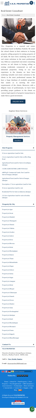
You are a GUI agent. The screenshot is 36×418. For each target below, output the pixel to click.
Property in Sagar (7, 277)
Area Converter (7, 386)
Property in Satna (7, 274)
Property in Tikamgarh (9, 221)
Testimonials (18, 386)
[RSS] (20, 390)
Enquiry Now (18, 101)
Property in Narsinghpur (10, 251)
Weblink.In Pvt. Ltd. (23, 397)
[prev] (4, 128)
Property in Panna (8, 330)
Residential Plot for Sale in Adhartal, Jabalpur (16, 192)
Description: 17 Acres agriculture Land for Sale (16, 184)
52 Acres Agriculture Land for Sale (12, 153)
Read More (11, 140)
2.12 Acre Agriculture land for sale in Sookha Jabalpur (16, 197)
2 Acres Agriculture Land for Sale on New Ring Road (16, 158)
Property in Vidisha (8, 228)
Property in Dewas (8, 300)
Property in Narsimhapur (10, 323)
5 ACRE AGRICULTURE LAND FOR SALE (15, 169)
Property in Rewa (7, 240)
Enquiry (26, 388)
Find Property (22, 382)
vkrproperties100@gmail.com (17, 363)
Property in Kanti (7, 319)
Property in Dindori (8, 304)
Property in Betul (7, 285)
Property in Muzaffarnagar (10, 338)
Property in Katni (7, 247)
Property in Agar (7, 209)
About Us (13, 382)
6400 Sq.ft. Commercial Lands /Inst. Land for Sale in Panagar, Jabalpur (16, 173)
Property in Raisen (8, 255)
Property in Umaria (8, 224)
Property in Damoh (8, 296)
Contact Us (18, 388)
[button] (15, 359)
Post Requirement (15, 384)
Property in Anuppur (8, 281)
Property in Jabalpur (8, 315)
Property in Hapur (8, 266)
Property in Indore (8, 236)
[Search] (31, 3)
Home (4, 15)
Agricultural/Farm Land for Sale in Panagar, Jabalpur (15, 179)
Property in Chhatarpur (9, 292)
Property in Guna (7, 308)
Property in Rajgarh (8, 334)
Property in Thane (8, 258)
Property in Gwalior (8, 232)
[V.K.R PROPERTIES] (16, 3)
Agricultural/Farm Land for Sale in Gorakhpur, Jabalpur (16, 164)
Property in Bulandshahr (10, 262)
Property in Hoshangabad (10, 311)
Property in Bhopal (8, 289)
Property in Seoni (7, 213)
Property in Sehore (8, 270)
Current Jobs (8, 388)
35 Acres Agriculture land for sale (12, 188)
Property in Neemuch (9, 326)
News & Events (29, 386)
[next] (32, 128)
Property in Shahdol (8, 217)
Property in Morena (8, 243)
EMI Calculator (28, 384)
